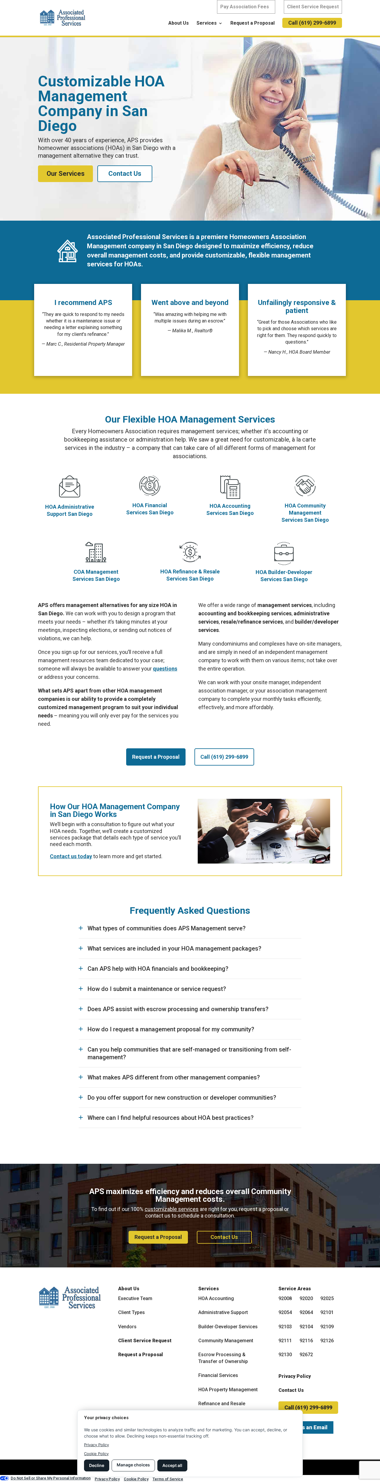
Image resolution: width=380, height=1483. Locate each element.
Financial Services (218, 1375)
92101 (327, 1312)
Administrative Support (223, 1312)
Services (207, 23)
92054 (285, 1312)
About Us (178, 23)
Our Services (66, 173)
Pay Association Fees (244, 7)
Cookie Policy (96, 1453)
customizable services (172, 1209)
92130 (285, 1354)
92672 (306, 1354)
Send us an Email (305, 1427)
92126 (327, 1340)
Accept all (172, 1465)
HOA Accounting (216, 1298)
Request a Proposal (252, 23)
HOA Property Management (228, 1389)
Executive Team (135, 1298)
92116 (306, 1340)
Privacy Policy (294, 1376)
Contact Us (124, 173)
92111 (285, 1340)
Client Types (131, 1312)
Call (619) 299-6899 (312, 23)
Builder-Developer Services (228, 1326)
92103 (285, 1326)
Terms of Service (168, 1479)
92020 (306, 1298)
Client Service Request (313, 7)
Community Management (225, 1340)
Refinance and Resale (221, 1403)
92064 (306, 1312)
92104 (306, 1326)
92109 (327, 1326)
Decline (96, 1465)
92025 (327, 1298)
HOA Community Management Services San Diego (305, 512)
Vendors (127, 1326)
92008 (285, 1298)
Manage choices (133, 1464)
